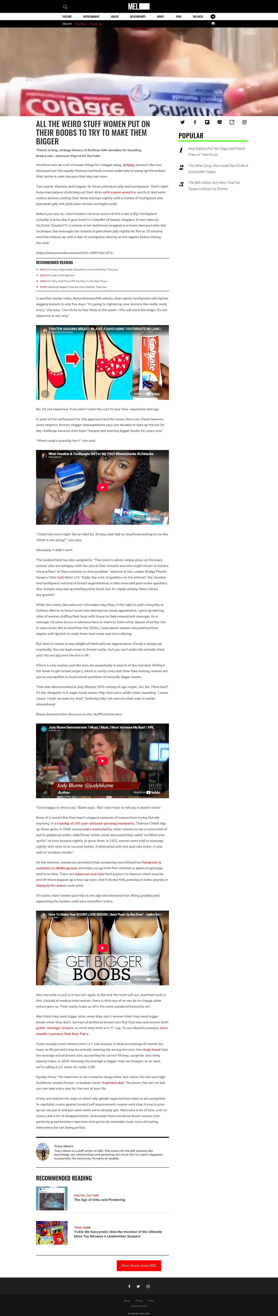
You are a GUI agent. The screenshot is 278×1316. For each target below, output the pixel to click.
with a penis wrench (117, 192)
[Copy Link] (232, 122)
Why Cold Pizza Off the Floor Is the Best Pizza (73, 281)
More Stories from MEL (139, 1265)
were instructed (96, 829)
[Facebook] (195, 122)
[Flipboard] (207, 122)
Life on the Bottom (57, 275)
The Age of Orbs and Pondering (99, 1200)
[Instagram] (244, 122)
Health (114, 17)
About (127, 1300)
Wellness (198, 17)
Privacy (139, 1300)
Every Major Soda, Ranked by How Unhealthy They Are (79, 269)
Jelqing (129, 165)
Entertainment (91, 17)
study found (151, 1049)
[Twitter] (182, 122)
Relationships (138, 17)
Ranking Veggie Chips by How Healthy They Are (73, 287)
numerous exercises (89, 874)
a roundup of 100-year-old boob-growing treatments (94, 823)
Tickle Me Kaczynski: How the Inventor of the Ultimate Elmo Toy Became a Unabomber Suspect (118, 1234)
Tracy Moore (80, 23)
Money (160, 17)
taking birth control (51, 885)
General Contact (139, 1306)
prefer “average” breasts (54, 1028)
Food (178, 17)
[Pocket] (219, 122)
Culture (67, 17)
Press (151, 1300)
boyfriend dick (113, 1083)
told (60, 577)
